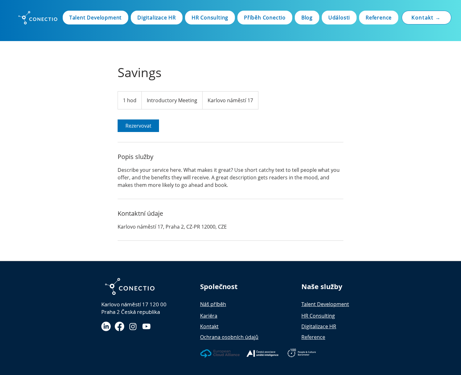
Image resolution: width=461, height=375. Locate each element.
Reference (313, 337)
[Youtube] (146, 326)
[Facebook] (119, 326)
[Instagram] (133, 326)
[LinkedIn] (106, 326)
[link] (138, 125)
